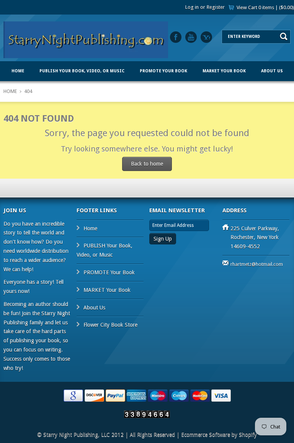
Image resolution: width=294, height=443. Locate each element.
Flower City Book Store (147, 93)
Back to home (147, 164)
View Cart (265, 7)
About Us (272, 70)
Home (17, 70)
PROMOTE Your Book (163, 70)
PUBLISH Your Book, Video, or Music (81, 70)
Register (216, 7)
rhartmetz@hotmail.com (256, 264)
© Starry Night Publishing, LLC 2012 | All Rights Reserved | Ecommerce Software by (138, 435)
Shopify (248, 435)
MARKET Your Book (224, 70)
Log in (192, 7)
